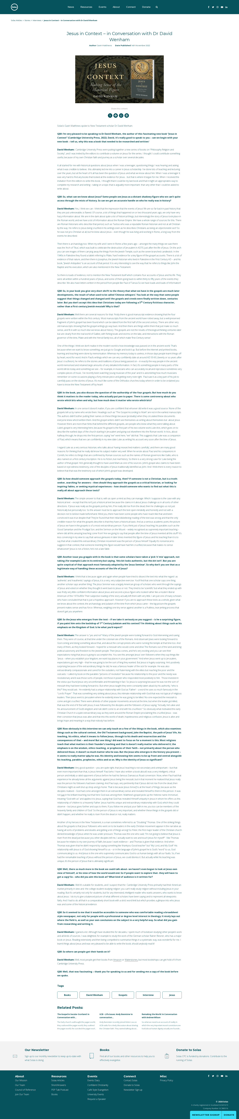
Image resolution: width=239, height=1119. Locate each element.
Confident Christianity (97, 1085)
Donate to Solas (132, 1085)
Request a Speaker (96, 1099)
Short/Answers (58, 1085)
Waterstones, (131, 959)
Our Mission (21, 1080)
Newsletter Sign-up (133, 1089)
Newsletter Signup (205, 1115)
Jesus (172, 995)
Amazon (117, 959)
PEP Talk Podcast (59, 1089)
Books (67, 995)
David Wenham (94, 995)
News (71, 7)
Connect (131, 7)
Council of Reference (25, 1089)
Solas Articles (57, 1080)
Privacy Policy (166, 1080)
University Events (95, 1094)
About (116, 7)
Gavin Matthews (104, 45)
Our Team (20, 1085)
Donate (146, 7)
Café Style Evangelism (97, 1089)
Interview (148, 995)
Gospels (123, 995)
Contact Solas (130, 1080)
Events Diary (93, 1080)
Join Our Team (22, 1094)
